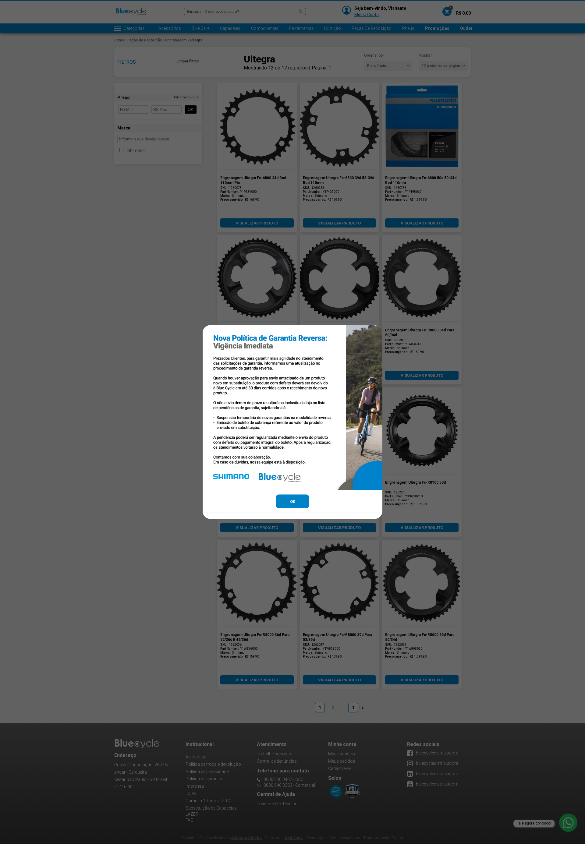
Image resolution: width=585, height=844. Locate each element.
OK (292, 501)
